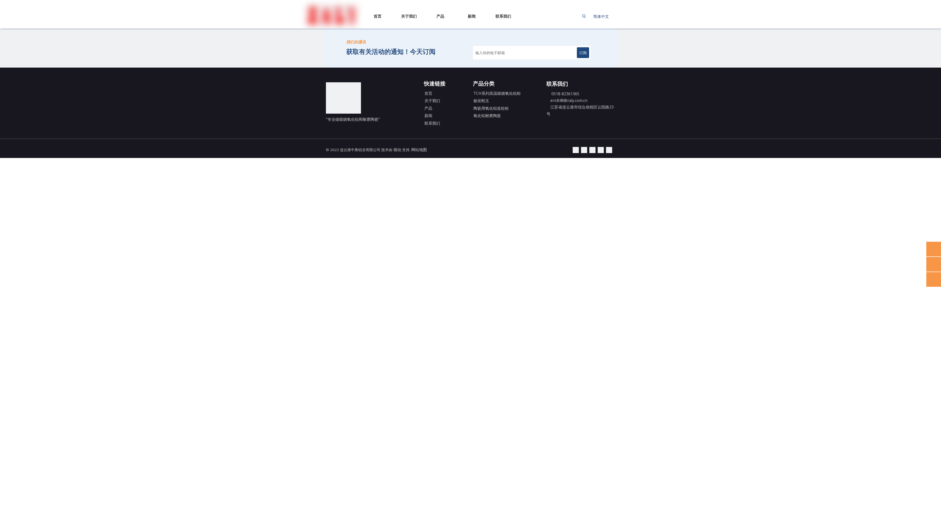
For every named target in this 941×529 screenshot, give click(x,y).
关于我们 (432, 100)
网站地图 (419, 149)
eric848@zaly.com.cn (568, 100)
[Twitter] (584, 149)
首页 (428, 93)
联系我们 (432, 123)
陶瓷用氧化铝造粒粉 (491, 108)
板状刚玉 (481, 100)
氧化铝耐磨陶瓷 (487, 115)
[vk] (609, 149)
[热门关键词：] (584, 16)
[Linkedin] (576, 149)
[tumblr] (592, 149)
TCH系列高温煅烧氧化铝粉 (497, 93)
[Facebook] (601, 149)
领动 (397, 149)
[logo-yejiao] (343, 98)
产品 (428, 108)
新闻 (428, 115)
